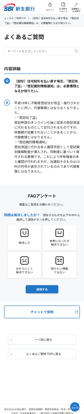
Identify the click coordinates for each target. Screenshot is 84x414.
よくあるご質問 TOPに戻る (43, 354)
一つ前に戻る (43, 339)
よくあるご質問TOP (15, 18)
